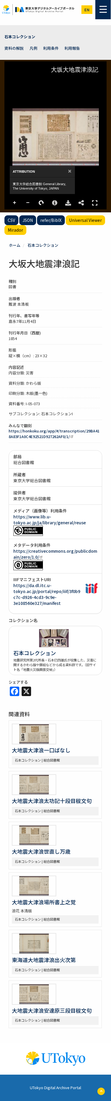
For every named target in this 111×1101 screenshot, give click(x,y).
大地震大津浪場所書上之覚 (44, 902)
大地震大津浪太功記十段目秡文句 (52, 800)
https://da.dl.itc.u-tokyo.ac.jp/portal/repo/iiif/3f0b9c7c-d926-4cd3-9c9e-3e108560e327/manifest (46, 594)
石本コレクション (19, 36)
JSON (27, 220)
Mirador (15, 230)
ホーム (14, 245)
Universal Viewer (85, 220)
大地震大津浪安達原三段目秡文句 (52, 1010)
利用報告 (72, 48)
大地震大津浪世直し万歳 (41, 851)
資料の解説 (14, 48)
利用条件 (51, 48)
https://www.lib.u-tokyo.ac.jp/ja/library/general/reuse (49, 519)
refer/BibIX (51, 220)
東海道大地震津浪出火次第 (44, 960)
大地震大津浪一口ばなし (41, 750)
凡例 (33, 48)
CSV (11, 220)
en (86, 9)
